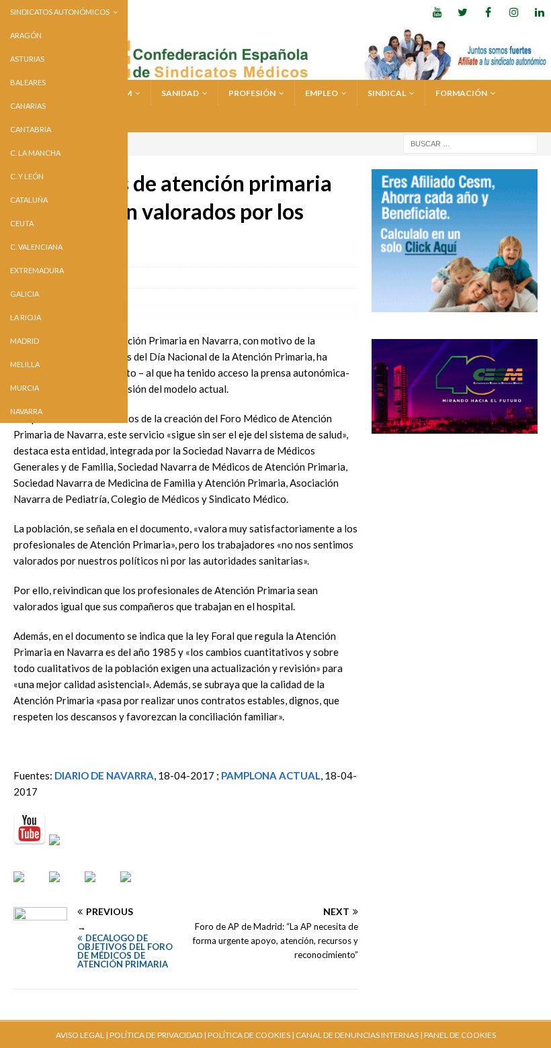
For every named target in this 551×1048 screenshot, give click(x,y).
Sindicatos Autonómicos (60, 11)
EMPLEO (321, 93)
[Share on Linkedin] (101, 887)
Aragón (26, 35)
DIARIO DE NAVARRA (104, 775)
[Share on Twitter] (65, 887)
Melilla (25, 364)
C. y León (27, 176)
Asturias (27, 58)
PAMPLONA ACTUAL (271, 775)
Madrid (24, 340)
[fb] (488, 11)
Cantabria (30, 129)
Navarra (26, 411)
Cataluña (29, 199)
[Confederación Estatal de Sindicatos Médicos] (275, 71)
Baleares (28, 82)
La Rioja (25, 317)
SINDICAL (387, 93)
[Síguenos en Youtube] (29, 829)
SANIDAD (180, 93)
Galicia (24, 293)
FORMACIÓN (461, 93)
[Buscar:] (470, 142)
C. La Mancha (35, 152)
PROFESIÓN (252, 93)
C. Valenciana (36, 246)
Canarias (28, 105)
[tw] (462, 11)
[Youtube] (437, 11)
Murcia (24, 387)
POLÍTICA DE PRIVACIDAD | (158, 1035)
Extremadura (37, 270)
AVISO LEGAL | (82, 1035)
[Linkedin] (539, 11)
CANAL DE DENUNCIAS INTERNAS (356, 1035)
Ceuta (22, 223)
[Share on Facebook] (29, 887)
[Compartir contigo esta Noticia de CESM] (136, 887)
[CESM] (65, 851)
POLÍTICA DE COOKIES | (251, 1035)
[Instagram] (513, 11)
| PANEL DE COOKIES (457, 1035)
